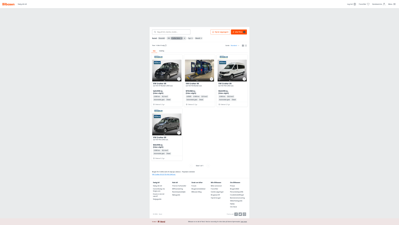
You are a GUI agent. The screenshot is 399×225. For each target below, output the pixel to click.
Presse (232, 186)
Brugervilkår (234, 189)
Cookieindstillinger (237, 195)
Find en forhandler (179, 186)
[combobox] (171, 31)
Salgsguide (157, 199)
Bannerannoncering (237, 198)
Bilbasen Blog (196, 192)
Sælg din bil (157, 186)
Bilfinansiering (177, 189)
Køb (154, 51)
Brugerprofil (215, 195)
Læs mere (244, 222)
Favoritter (214, 189)
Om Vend (233, 207)
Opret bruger (216, 198)
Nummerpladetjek (178, 192)
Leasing (161, 51)
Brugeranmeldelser (198, 189)
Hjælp (232, 204)
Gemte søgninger (217, 192)
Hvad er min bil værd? (158, 195)
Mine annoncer (216, 186)
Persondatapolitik (236, 192)
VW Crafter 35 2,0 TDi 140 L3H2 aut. (164, 174)
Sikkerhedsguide (236, 201)
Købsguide (176, 195)
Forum (193, 186)
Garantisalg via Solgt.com (159, 190)
